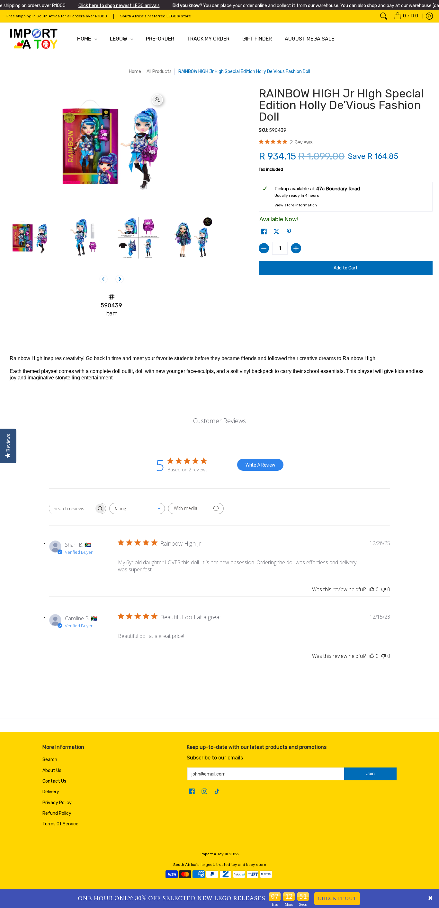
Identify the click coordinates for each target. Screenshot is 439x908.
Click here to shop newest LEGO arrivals (119, 5)
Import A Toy (212, 854)
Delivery (50, 791)
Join (370, 773)
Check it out (337, 898)
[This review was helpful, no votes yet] (372, 589)
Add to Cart (346, 268)
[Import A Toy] (33, 39)
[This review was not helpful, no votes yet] (383, 589)
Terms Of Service (60, 824)
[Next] (119, 279)
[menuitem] (406, 16)
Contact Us (54, 781)
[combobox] (137, 508)
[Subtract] (264, 248)
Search (49, 759)
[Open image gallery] (157, 99)
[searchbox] (71, 508)
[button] (263, 232)
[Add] (296, 248)
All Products (159, 71)
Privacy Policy (57, 802)
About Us (51, 770)
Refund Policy (56, 813)
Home (135, 71)
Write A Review (260, 465)
